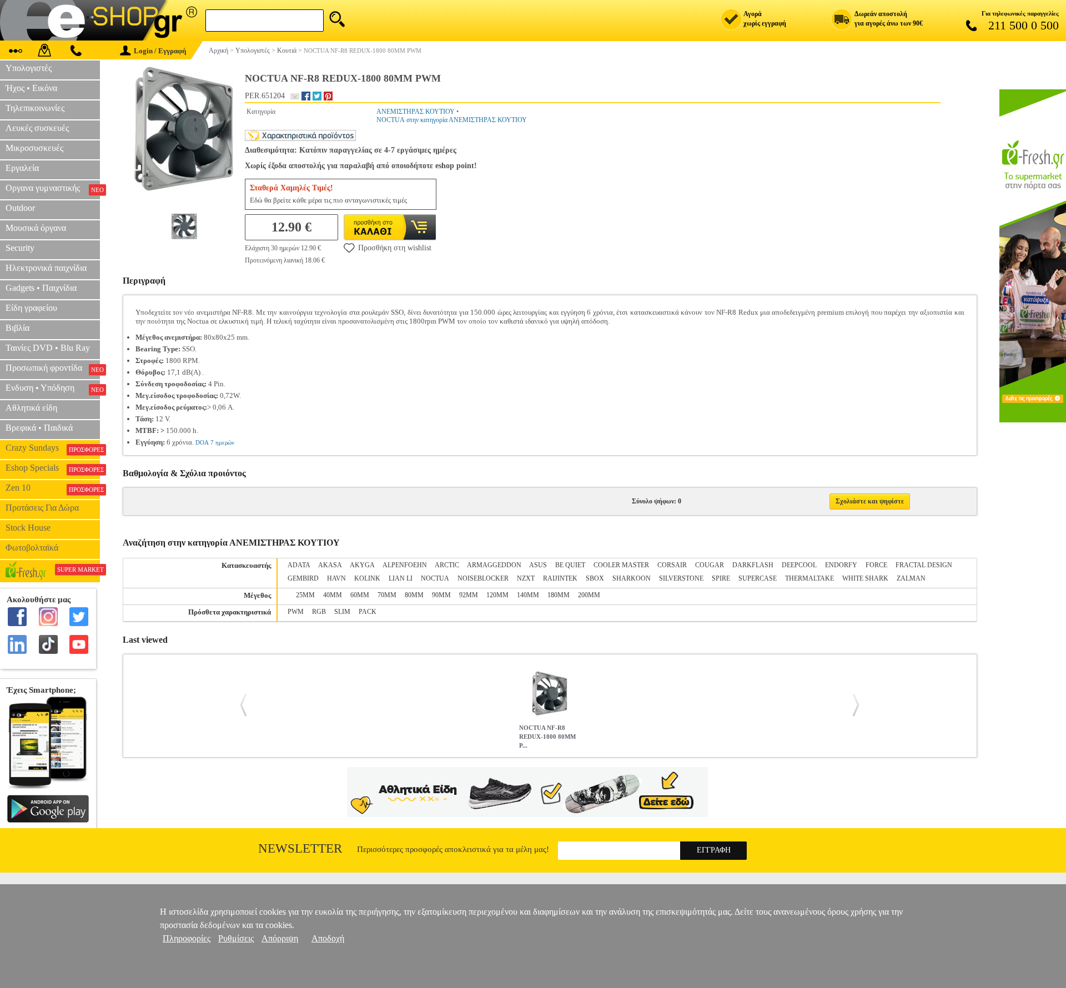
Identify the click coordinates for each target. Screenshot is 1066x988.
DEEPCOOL (799, 565)
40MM (332, 595)
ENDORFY (841, 565)
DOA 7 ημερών (214, 442)
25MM (305, 595)
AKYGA (362, 565)
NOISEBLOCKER (483, 578)
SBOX (595, 578)
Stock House (28, 527)
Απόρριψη (280, 938)
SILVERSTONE (681, 578)
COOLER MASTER (621, 565)
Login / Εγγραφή (160, 51)
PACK (367, 612)
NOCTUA (435, 578)
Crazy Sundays (53, 448)
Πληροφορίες (186, 938)
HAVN (336, 578)
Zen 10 (53, 488)
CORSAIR (672, 565)
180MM (558, 595)
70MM (387, 595)
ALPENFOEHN (405, 565)
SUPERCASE (757, 578)
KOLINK (367, 578)
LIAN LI (401, 578)
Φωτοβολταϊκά (32, 547)
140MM (528, 595)
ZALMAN (911, 578)
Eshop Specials (53, 468)
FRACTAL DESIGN (924, 565)
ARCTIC (447, 565)
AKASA (330, 565)
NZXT (526, 578)
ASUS (538, 565)
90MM (441, 595)
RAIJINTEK (560, 578)
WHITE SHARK (865, 578)
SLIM (342, 612)
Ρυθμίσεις (236, 938)
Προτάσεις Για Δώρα (42, 507)
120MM (497, 595)
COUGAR (709, 565)
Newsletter (300, 848)
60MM (359, 595)
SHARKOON (631, 578)
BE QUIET (570, 565)
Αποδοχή (327, 938)
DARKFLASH (752, 565)
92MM (468, 595)
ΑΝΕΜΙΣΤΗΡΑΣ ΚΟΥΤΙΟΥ (415, 111)
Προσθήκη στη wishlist (394, 248)
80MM (414, 595)
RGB (319, 612)
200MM (589, 595)
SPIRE (721, 578)
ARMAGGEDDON (494, 565)
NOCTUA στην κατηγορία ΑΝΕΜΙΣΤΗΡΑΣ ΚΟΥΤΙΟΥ (451, 120)
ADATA (299, 565)
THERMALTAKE (809, 578)
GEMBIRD (303, 578)
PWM (296, 612)
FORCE (876, 565)
